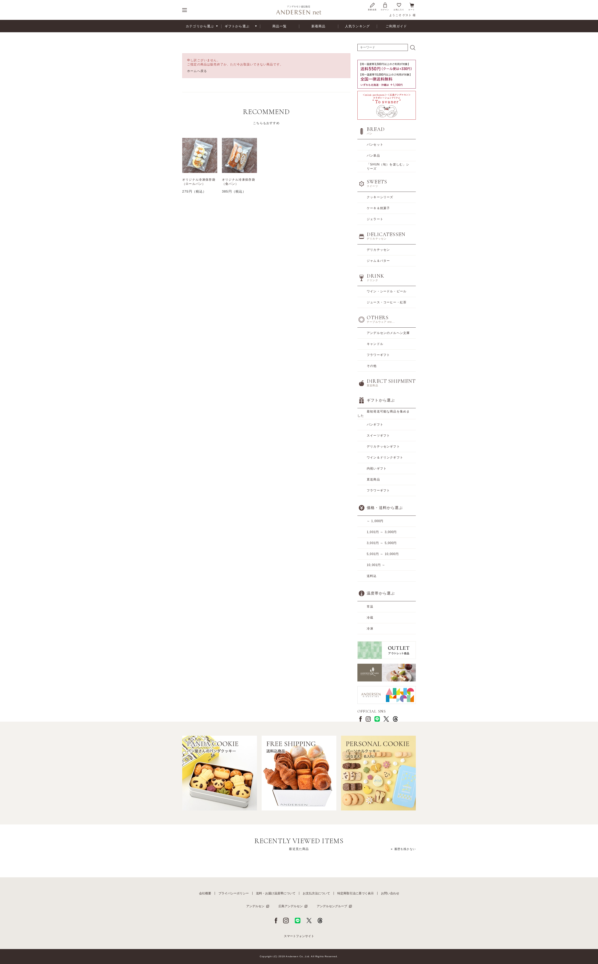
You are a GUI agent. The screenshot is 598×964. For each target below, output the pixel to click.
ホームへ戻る (197, 71)
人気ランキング (357, 26)
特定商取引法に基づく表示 (355, 893)
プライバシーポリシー (233, 893)
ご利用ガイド (396, 26)
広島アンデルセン (290, 906)
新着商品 (318, 26)
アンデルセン (255, 906)
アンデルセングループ (332, 906)
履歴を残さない (405, 849)
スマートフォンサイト (299, 936)
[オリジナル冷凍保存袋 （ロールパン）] (199, 155)
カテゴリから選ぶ (200, 26)
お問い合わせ (390, 893)
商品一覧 (279, 26)
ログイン (385, 10)
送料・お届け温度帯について (275, 893)
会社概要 (205, 893)
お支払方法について (316, 893)
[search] (413, 47)
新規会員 (372, 10)
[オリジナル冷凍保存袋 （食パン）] (239, 155)
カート (411, 10)
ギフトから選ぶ (237, 26)
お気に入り (399, 10)
